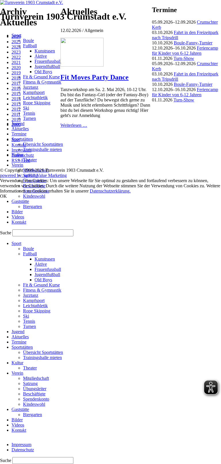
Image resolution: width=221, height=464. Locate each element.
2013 (16, 103)
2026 (16, 36)
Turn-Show (184, 58)
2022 (16, 57)
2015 (16, 93)
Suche (6, 232)
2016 (16, 88)
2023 (16, 52)
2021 (16, 62)
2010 (16, 119)
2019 (16, 72)
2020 (16, 67)
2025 (16, 41)
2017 (16, 83)
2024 (16, 46)
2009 (16, 124)
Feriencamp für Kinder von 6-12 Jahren (185, 51)
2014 (16, 98)
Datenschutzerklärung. (110, 190)
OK (3, 196)
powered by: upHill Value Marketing (33, 175)
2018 (16, 78)
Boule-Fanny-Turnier (193, 42)
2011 (16, 114)
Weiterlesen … (73, 125)
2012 (16, 109)
